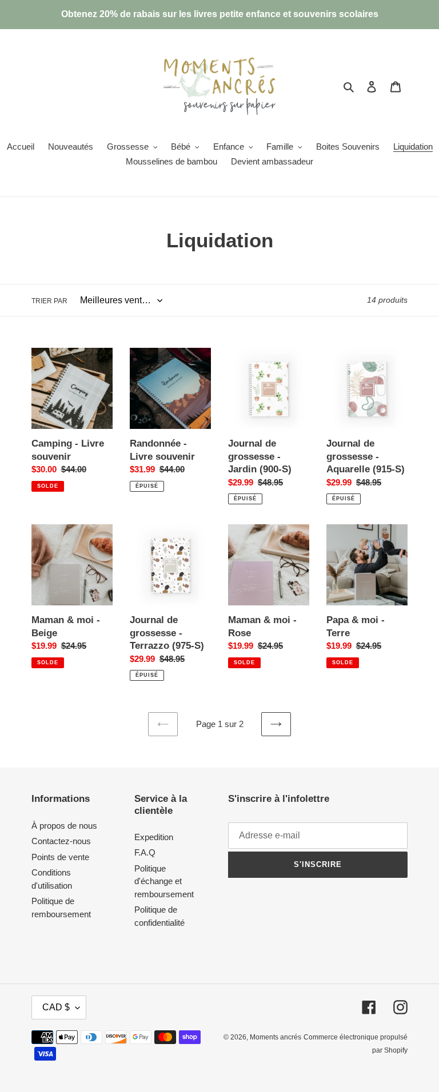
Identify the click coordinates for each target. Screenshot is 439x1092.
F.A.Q (144, 852)
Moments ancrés (275, 1037)
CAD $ (56, 1007)
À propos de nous (64, 825)
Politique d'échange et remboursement (164, 881)
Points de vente (60, 857)
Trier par (49, 301)
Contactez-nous (61, 841)
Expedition (153, 837)
